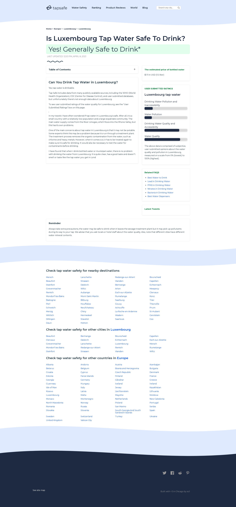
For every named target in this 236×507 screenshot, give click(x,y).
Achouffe (119, 308)
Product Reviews (115, 7)
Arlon (118, 289)
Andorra (85, 364)
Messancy (154, 289)
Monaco (50, 399)
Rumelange (121, 296)
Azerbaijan (155, 364)
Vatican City (86, 420)
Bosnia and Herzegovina (127, 368)
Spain (152, 410)
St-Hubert (155, 311)
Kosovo (49, 391)
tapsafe (59, 8)
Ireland (153, 384)
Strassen (85, 281)
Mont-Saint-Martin (90, 296)
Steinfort (50, 285)
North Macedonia (54, 403)
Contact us (53, 473)
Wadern (119, 315)
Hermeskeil (86, 315)
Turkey (118, 416)
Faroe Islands (87, 376)
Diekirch (85, 285)
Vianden (119, 281)
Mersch (49, 277)
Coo (151, 319)
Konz (152, 296)
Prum (152, 308)
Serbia (153, 406)
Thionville (154, 304)
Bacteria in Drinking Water (160, 193)
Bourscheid (155, 277)
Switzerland (86, 416)
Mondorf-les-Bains (55, 296)
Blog (145, 7)
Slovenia (85, 410)
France (153, 376)
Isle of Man (51, 387)
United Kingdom (54, 420)
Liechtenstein (121, 391)
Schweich (51, 308)
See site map (39, 490)
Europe (122, 358)
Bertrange (120, 285)
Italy (83, 387)
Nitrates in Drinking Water (160, 189)
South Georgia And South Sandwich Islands (128, 411)
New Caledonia (157, 399)
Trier (152, 300)
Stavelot (85, 319)
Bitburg (84, 300)
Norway (84, 403)
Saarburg (120, 300)
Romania (50, 406)
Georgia (50, 380)
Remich (50, 292)
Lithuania (154, 391)
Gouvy (118, 304)
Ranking (96, 7)
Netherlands (121, 399)
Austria (118, 364)
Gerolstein (155, 315)
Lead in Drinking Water (159, 181)
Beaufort (50, 281)
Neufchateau (87, 308)
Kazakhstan (155, 387)
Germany (85, 380)
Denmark (154, 372)
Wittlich (50, 315)
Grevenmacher (53, 289)
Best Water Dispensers (159, 196)
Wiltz (83, 289)
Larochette (86, 277)
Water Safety (79, 7)
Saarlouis (119, 319)
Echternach (155, 285)
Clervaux (154, 292)
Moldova (154, 395)
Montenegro (87, 399)
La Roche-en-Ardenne (126, 311)
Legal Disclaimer (97, 473)
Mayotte (119, 395)
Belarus (50, 368)
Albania (49, 364)
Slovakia (50, 410)
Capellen (154, 281)
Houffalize (86, 304)
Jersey (118, 387)
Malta (83, 395)
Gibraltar (119, 380)
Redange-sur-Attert (125, 277)
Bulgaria (154, 368)
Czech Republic (123, 372)
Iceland (119, 384)
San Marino (120, 406)
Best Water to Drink (157, 178)
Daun (49, 323)
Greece (153, 380)
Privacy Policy (73, 473)
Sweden (50, 416)
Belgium (85, 368)
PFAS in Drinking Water (159, 185)
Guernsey (51, 384)
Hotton (84, 323)
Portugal (154, 403)
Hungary (85, 384)
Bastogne (51, 300)
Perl (48, 304)
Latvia (83, 391)
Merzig (49, 311)
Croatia (49, 372)
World (133, 7)
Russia (84, 406)
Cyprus (84, 372)
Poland (118, 403)
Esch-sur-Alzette (123, 292)
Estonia (49, 376)
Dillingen (50, 319)
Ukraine (153, 416)
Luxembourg (121, 329)
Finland (119, 376)
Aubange (85, 292)
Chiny (83, 311)
